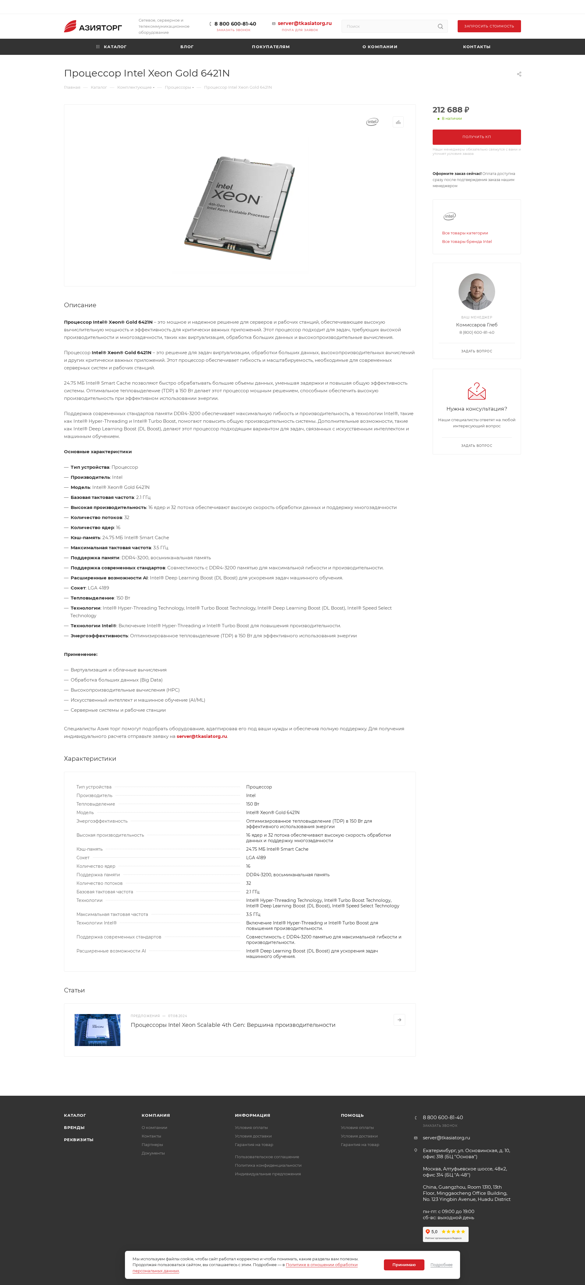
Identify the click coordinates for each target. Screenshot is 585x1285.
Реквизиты (79, 1139)
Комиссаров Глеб (477, 325)
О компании (154, 1127)
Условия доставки (253, 1136)
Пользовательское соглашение (267, 1156)
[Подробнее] (399, 1020)
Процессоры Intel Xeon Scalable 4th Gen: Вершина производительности (233, 1025)
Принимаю (404, 1264)
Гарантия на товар (254, 1144)
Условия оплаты (251, 1127)
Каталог (75, 1115)
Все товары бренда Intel (467, 241)
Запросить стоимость (489, 26)
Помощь (352, 1115)
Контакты (151, 1136)
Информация (253, 1115)
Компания (156, 1115)
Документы (153, 1153)
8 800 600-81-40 (235, 24)
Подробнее (441, 1264)
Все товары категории (465, 232)
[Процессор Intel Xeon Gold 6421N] (240, 205)
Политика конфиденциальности (268, 1165)
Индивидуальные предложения (268, 1173)
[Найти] (440, 26)
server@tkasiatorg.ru (305, 23)
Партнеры (152, 1144)
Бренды (74, 1127)
